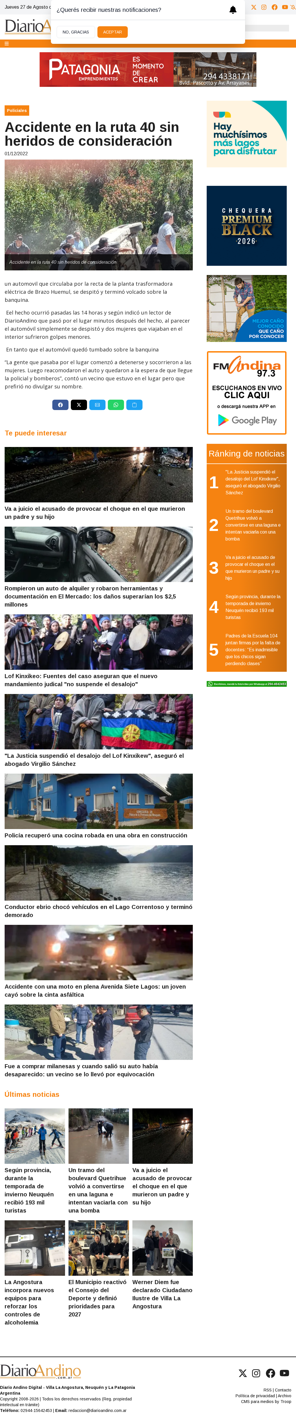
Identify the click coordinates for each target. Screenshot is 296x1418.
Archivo (284, 1395)
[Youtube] (285, 7)
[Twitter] (254, 7)
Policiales (17, 110)
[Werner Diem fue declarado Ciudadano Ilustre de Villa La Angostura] (162, 1248)
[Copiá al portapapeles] (134, 405)
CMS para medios (257, 1401)
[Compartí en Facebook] (60, 405)
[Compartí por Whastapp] (116, 405)
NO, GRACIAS (76, 32)
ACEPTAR (112, 32)
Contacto (283, 1390)
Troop (285, 1401)
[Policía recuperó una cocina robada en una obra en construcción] (99, 801)
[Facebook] (275, 7)
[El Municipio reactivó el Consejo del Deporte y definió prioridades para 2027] (99, 1248)
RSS (268, 1390)
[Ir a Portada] (48, 27)
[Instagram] (264, 7)
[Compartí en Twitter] (79, 405)
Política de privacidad (255, 1395)
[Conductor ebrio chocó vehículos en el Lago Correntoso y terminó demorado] (99, 873)
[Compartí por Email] (97, 405)
